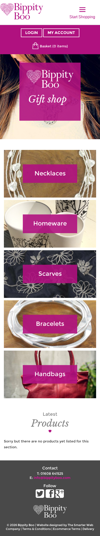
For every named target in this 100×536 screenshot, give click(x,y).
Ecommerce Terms (66, 529)
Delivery (88, 529)
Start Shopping (82, 16)
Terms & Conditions (36, 529)
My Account (61, 32)
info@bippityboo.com (52, 477)
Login (31, 32)
